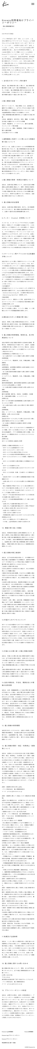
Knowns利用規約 (29, 1032)
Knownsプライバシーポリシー (9, 1039)
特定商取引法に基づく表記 (9, 1043)
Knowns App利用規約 (7, 1032)
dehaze (33, 4)
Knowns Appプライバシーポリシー (11, 1035)
